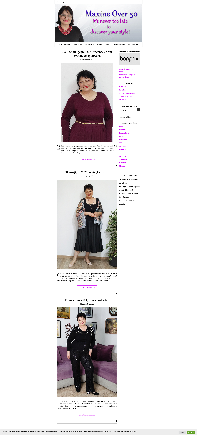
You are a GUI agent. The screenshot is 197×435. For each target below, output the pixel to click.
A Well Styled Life (125, 96)
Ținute (107, 44)
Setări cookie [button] (182, 432)
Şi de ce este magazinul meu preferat (128, 76)
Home (58, 2)
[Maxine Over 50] (98, 23)
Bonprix (122, 126)
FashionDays (124, 133)
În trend (99, 44)
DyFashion (123, 139)
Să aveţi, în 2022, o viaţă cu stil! (87, 172)
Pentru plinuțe (89, 44)
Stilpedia (122, 86)
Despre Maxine (65, 2)
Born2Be (122, 130)
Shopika (122, 169)
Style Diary (123, 90)
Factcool (122, 136)
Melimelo (122, 156)
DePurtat (122, 149)
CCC (120, 143)
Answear (122, 153)
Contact (73, 2)
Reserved (122, 163)
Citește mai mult (87, 159)
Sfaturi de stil (77, 44)
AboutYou (123, 159)
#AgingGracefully (64, 44)
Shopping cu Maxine (118, 44)
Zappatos (122, 146)
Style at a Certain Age (127, 93)
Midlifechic (123, 100)
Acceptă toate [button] (191, 432)
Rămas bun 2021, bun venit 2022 (87, 300)
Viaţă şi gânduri (133, 44)
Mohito (122, 166)
